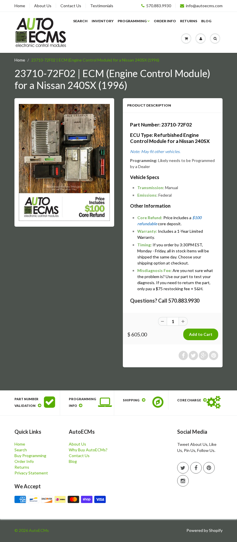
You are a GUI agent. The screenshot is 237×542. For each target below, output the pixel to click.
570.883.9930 (158, 5)
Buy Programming (30, 455)
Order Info (165, 21)
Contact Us (70, 5)
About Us (42, 5)
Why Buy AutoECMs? (88, 449)
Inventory (103, 21)
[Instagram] (183, 481)
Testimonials (101, 5)
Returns (188, 21)
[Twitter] (183, 468)
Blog (206, 21)
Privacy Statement (31, 472)
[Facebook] (196, 468)
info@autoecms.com (204, 5)
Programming (132, 21)
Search (80, 21)
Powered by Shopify (204, 530)
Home (19, 5)
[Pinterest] (209, 468)
